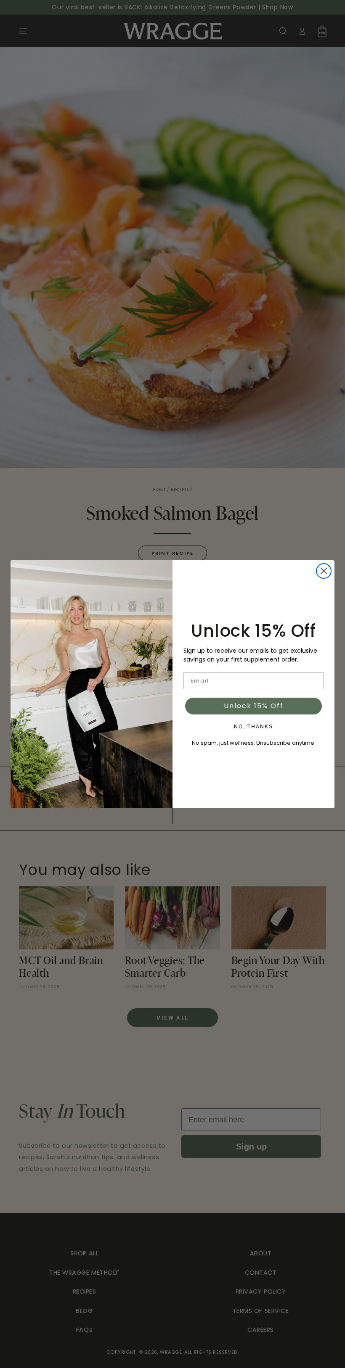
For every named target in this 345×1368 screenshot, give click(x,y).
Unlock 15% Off (254, 706)
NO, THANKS (253, 727)
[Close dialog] (323, 571)
